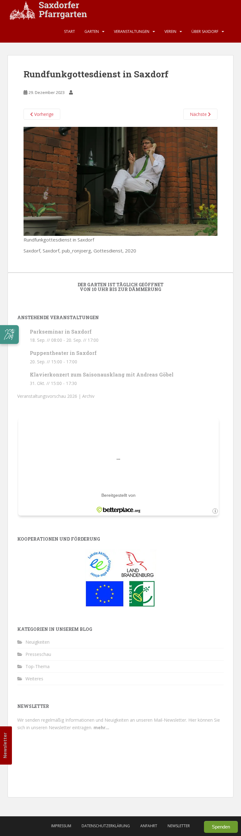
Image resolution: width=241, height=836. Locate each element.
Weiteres (34, 679)
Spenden (221, 826)
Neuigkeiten (37, 642)
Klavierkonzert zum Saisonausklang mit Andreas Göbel (102, 374)
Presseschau (38, 654)
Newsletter (5, 745)
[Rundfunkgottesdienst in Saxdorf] (120, 181)
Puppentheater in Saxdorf (63, 353)
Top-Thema (37, 666)
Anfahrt (148, 825)
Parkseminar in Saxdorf (61, 331)
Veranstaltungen (131, 31)
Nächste (199, 114)
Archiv (88, 396)
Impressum (61, 825)
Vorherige (43, 114)
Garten (91, 31)
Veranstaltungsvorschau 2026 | (49, 396)
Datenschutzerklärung (106, 825)
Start (69, 31)
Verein (170, 31)
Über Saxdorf (204, 31)
